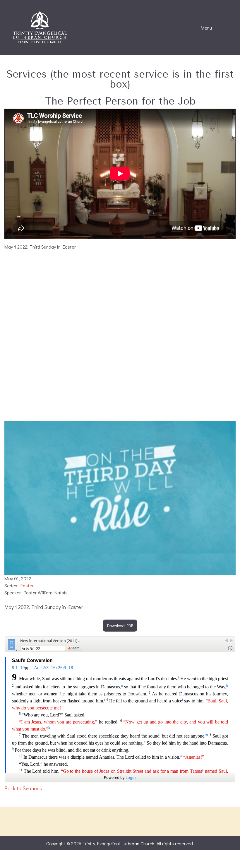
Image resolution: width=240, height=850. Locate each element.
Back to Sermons (23, 788)
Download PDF (120, 625)
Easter (27, 585)
